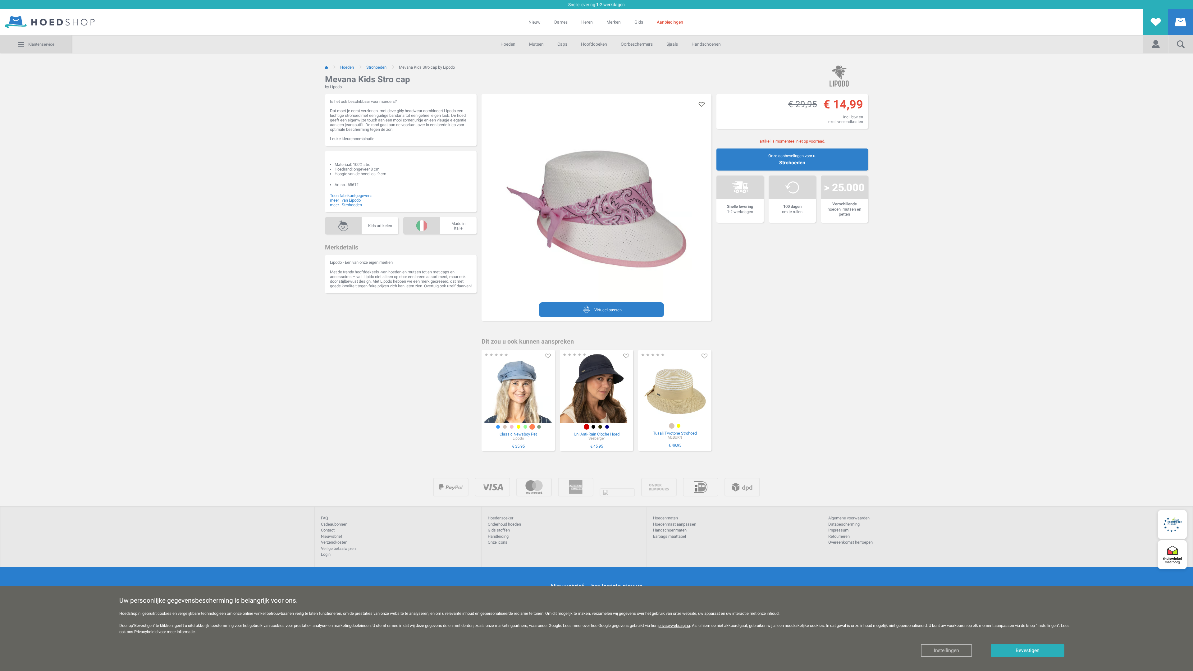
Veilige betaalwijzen (338, 548)
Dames (561, 22)
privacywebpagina (674, 625)
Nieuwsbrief (331, 536)
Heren (587, 22)
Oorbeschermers (637, 44)
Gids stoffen (499, 530)
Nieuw (534, 22)
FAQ (324, 518)
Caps (562, 44)
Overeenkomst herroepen (850, 542)
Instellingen (946, 650)
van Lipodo (351, 200)
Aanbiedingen (670, 22)
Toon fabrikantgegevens (351, 195)
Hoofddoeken (594, 44)
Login (326, 554)
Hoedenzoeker (500, 518)
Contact (328, 530)
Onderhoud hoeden (504, 524)
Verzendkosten (334, 542)
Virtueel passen (608, 310)
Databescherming (844, 524)
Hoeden (508, 44)
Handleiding (498, 536)
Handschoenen (706, 44)
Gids (638, 22)
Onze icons (497, 542)
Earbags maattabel (669, 536)
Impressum (838, 530)
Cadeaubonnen (334, 524)
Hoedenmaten (665, 518)
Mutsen (536, 44)
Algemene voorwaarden (849, 518)
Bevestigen (1028, 650)
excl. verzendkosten (845, 121)
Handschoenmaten (670, 530)
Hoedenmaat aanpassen (674, 524)
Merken (613, 22)
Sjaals (672, 44)
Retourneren (839, 536)
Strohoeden (792, 163)
